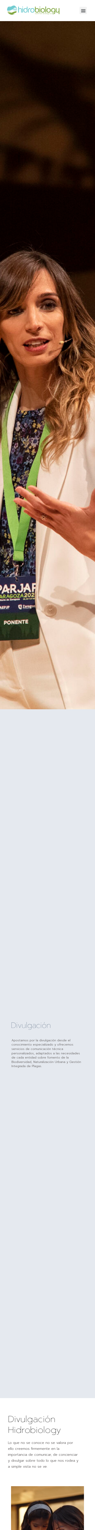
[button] (83, 10)
